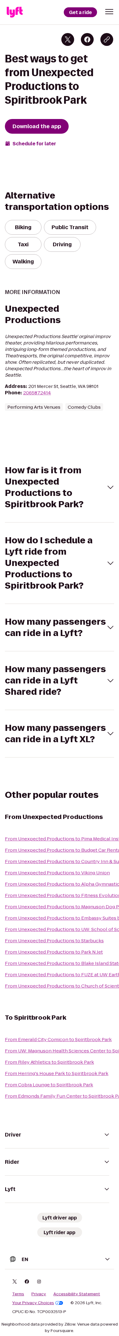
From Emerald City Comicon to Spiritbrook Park (58, 1039)
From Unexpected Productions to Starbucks (54, 940)
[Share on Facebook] (87, 39)
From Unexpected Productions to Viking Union (57, 872)
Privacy (38, 1294)
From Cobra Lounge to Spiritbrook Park (49, 1084)
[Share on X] (67, 39)
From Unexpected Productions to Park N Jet (54, 952)
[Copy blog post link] (106, 39)
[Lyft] (14, 12)
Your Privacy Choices (33, 1303)
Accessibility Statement (76, 1294)
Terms (18, 1294)
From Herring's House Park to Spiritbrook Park (56, 1073)
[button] (109, 12)
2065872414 (37, 392)
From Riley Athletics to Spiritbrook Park (49, 1062)
